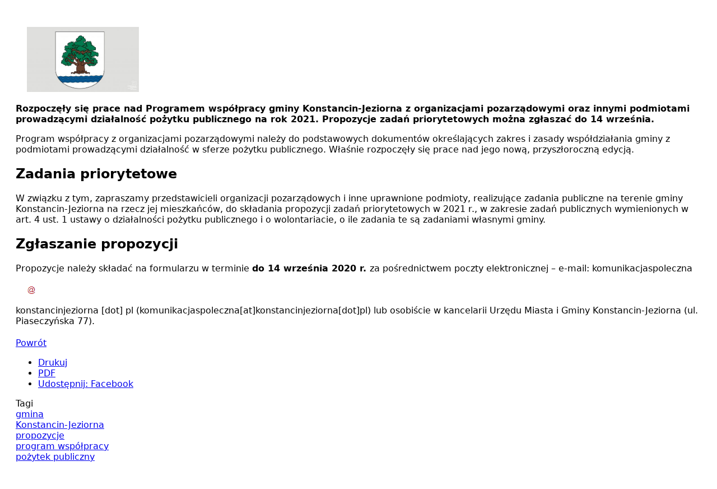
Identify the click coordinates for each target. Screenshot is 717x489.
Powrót (31, 343)
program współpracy (62, 446)
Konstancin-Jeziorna (60, 424)
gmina (30, 414)
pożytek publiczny (55, 456)
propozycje (40, 435)
